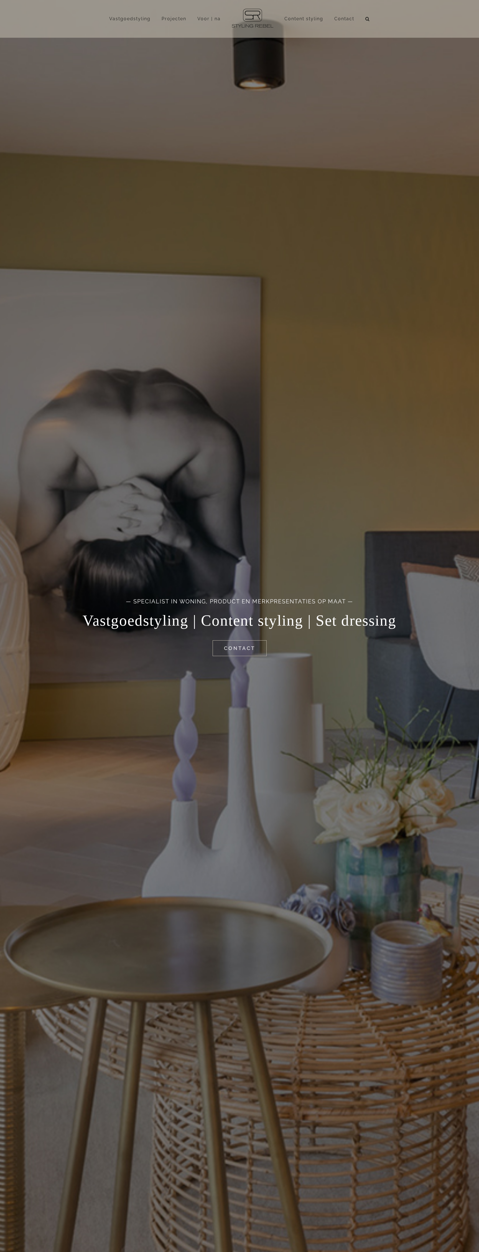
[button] (351, 18)
